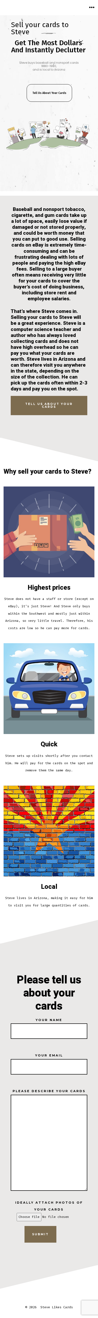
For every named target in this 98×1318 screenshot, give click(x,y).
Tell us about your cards (49, 405)
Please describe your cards (49, 1091)
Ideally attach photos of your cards (49, 1206)
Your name (49, 1020)
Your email (49, 1055)
